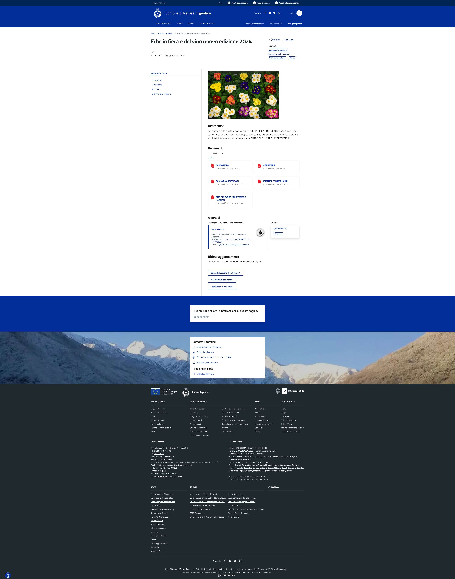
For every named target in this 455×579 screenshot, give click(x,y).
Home (153, 33)
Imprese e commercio (230, 412)
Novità (161, 33)
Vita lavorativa (227, 431)
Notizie (169, 33)
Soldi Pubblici (233, 516)
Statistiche (155, 547)
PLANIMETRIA (268, 165)
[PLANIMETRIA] (259, 166)
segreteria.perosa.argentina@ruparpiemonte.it (174, 465)
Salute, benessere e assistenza (234, 420)
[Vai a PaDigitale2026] (289, 391)
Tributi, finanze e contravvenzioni (235, 423)
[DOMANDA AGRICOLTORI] (213, 181)
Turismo (225, 427)
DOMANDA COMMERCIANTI (275, 181)
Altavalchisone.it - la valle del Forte (242, 497)
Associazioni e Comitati (290, 431)
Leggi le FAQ (156, 505)
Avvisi (257, 431)
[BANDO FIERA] (213, 166)
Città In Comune (277, 569)
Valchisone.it (233, 505)
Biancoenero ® (237, 572)
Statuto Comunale (158, 524)
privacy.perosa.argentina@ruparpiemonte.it (251, 479)
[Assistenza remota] (285, 569)
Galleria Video (286, 423)
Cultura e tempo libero (198, 431)
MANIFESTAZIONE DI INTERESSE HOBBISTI (231, 198)
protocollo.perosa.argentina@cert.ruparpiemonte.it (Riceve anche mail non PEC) (187, 462)
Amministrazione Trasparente (162, 494)
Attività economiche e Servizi (292, 427)
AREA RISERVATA (227, 575)
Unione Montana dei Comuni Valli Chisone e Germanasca (212, 516)
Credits (153, 539)
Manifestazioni (260, 416)
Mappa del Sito (156, 550)
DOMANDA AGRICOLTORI (227, 181)
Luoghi (283, 412)
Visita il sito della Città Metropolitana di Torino (208, 497)
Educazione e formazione (199, 435)
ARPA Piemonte (196, 513)
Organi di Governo (158, 408)
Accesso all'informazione (254, 23)
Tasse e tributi (260, 408)
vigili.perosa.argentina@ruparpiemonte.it (233, 244)
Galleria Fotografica (288, 420)
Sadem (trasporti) (235, 494)
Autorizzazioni (195, 423)
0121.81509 (159, 453)
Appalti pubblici (196, 420)
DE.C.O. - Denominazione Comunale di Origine (246, 509)
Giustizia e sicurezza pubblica (233, 408)
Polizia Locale (217, 229)
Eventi (283, 408)
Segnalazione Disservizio (160, 513)
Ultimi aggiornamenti (159, 543)
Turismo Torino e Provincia (200, 509)
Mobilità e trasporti (229, 416)
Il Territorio (285, 416)
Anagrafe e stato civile (198, 416)
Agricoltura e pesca (197, 408)
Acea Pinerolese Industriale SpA (202, 505)
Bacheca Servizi (157, 520)
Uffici (153, 416)
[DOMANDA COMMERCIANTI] (259, 181)
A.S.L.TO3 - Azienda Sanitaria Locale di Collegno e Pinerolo (213, 501)
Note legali (155, 532)
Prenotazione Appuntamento (162, 509)
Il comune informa (262, 420)
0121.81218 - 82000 (162, 450)
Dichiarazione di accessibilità (162, 497)
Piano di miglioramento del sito (163, 501)
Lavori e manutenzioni (263, 423)
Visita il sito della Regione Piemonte (204, 494)
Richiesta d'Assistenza (159, 516)
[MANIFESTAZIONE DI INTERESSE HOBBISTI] (213, 197)
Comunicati (259, 427)
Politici (153, 431)
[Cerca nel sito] (299, 13)
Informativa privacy (158, 528)
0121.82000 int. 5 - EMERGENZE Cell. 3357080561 (231, 240)
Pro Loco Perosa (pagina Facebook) (241, 501)
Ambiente (194, 412)
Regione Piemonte (159, 3)
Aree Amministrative (159, 412)
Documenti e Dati (157, 420)
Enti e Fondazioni (157, 423)
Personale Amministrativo (161, 427)
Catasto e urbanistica (198, 427)
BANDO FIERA (222, 165)
